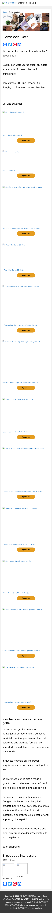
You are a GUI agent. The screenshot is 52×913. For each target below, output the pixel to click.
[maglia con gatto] (8, 875)
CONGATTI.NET (27, 3)
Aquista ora (26, 140)
